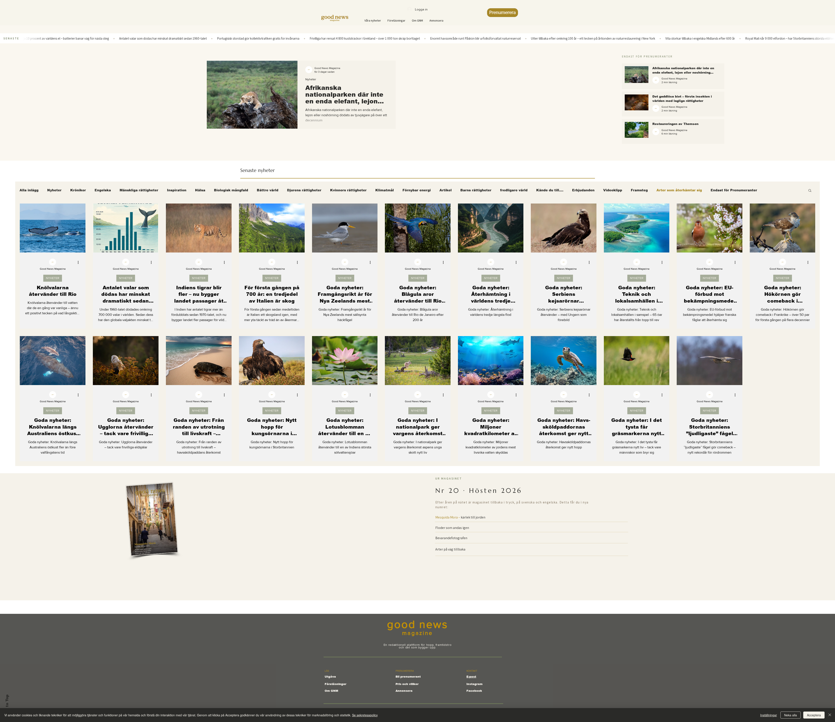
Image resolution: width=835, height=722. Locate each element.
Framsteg (639, 190)
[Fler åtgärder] (79, 262)
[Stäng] (829, 715)
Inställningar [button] (768, 715)
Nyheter (310, 79)
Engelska (103, 190)
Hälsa (200, 190)
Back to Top (7, 706)
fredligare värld (514, 190)
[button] (810, 190)
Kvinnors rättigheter (348, 190)
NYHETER (52, 278)
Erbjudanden (583, 190)
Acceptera (814, 715)
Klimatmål (384, 190)
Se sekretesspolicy (365, 715)
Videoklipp (612, 190)
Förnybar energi (416, 190)
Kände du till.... (549, 190)
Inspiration (176, 190)
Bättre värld (267, 190)
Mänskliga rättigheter (139, 190)
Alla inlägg (29, 190)
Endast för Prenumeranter (734, 190)
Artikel (445, 190)
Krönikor (78, 190)
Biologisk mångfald (231, 190)
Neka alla (790, 715)
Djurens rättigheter (304, 190)
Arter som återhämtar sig (679, 190)
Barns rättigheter (475, 190)
